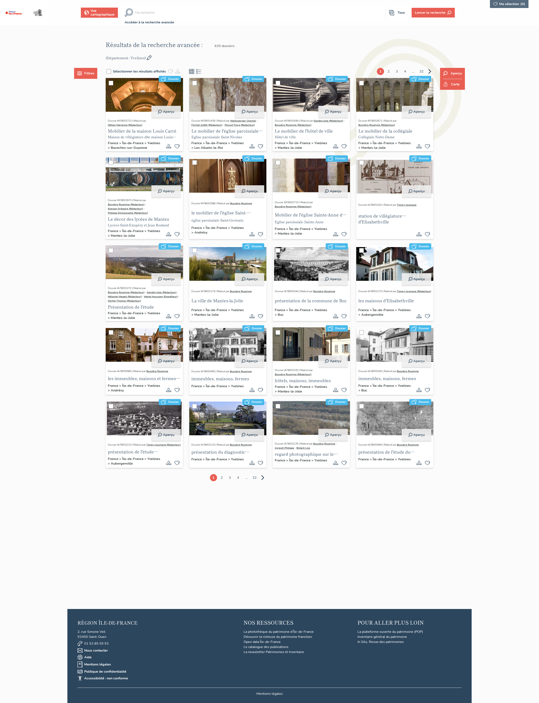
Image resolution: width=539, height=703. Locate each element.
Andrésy (200, 232)
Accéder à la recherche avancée (149, 22)
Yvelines (153, 143)
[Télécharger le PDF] (168, 146)
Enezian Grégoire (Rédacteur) (125, 208)
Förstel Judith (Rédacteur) (206, 125)
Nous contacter (96, 650)
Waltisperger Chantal (243, 120)
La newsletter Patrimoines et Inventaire (274, 652)
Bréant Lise (303, 448)
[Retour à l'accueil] (13, 12)
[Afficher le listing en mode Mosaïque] (191, 71)
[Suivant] (429, 71)
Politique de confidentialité (105, 671)
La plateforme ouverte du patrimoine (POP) (390, 631)
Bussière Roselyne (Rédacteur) (293, 125)
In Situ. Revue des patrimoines (381, 642)
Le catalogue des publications (266, 647)
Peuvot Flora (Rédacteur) (240, 125)
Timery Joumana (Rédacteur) (414, 291)
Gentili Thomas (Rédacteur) (124, 300)
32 (421, 71)
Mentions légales (97, 664)
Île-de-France (133, 143)
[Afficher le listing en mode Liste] (198, 71)
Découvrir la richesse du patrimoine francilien (278, 636)
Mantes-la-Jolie (290, 147)
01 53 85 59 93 (96, 643)
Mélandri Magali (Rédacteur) (125, 296)
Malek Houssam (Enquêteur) (161, 296)
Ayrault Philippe (284, 448)
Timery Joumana (406, 205)
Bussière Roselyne (241, 203)
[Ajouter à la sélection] (177, 146)
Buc (281, 314)
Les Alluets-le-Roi (208, 147)
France (113, 143)
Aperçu (168, 111)
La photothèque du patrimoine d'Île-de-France (279, 631)
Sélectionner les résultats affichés (139, 71)
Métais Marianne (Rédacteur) (125, 125)
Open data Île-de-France (262, 642)
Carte (455, 84)
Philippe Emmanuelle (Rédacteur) (128, 213)
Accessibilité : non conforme (106, 678)
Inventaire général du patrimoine (382, 636)
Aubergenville (372, 314)
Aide (88, 657)
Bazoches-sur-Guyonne (129, 147)
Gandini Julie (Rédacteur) (328, 120)
